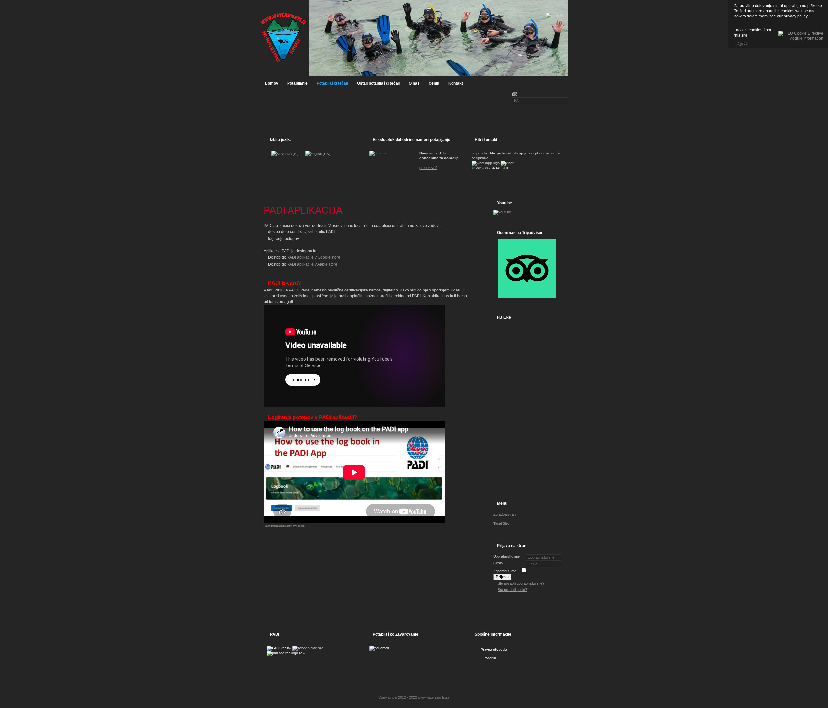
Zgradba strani (504, 514)
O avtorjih (488, 658)
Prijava (502, 577)
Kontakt (455, 83)
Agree (741, 43)
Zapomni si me (504, 571)
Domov (271, 83)
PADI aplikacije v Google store (313, 257)
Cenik (434, 83)
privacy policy (795, 16)
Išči (515, 94)
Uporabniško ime (506, 556)
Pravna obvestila (494, 649)
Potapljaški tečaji (332, 83)
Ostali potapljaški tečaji (378, 83)
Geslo (498, 563)
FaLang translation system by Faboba (284, 525)
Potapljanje (297, 83)
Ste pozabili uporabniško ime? (521, 583)
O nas (414, 83)
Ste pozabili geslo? (512, 590)
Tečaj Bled (501, 523)
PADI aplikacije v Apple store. (312, 264)
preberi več (428, 168)
